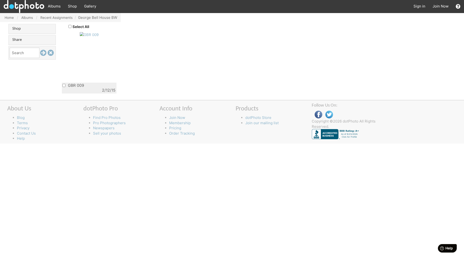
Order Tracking (182, 133)
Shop (72, 6)
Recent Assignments (56, 17)
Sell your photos (107, 133)
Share (17, 40)
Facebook (318, 115)
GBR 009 (75, 85)
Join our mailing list (262, 123)
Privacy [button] (23, 128)
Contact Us (26, 133)
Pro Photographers (109, 123)
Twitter (329, 115)
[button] (458, 6)
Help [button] (21, 138)
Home (9, 17)
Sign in (419, 6)
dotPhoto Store (258, 117)
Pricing (175, 128)
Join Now (441, 6)
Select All (80, 26)
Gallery (90, 6)
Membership (180, 123)
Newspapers (104, 128)
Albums (54, 6)
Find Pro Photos (107, 117)
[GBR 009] (89, 34)
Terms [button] (22, 123)
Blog (21, 117)
